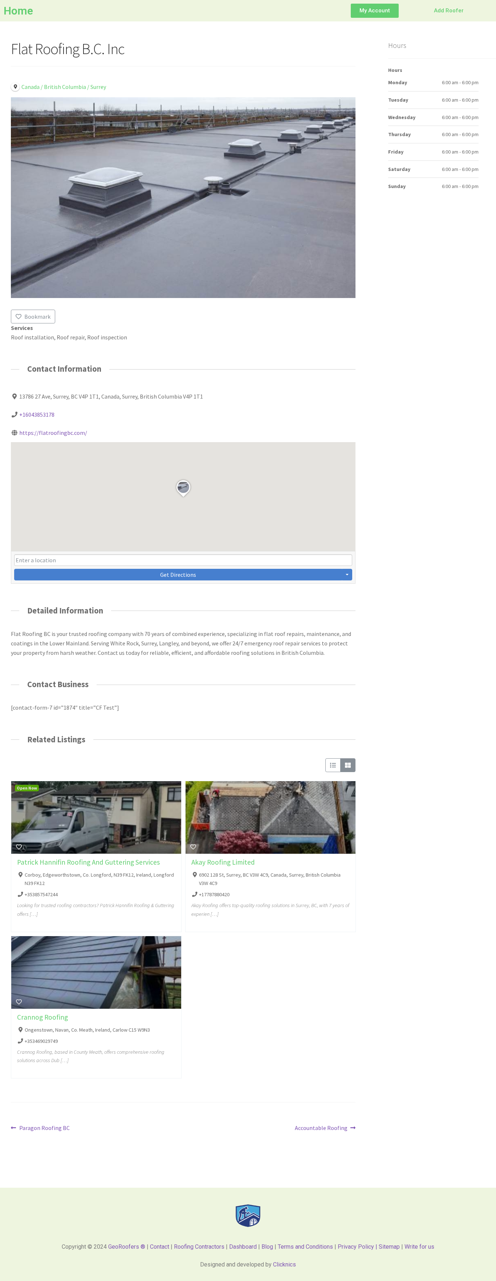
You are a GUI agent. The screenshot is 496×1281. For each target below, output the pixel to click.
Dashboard (243, 1246)
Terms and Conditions (305, 1246)
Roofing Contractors (199, 1246)
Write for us (419, 1246)
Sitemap (390, 1246)
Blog (267, 1246)
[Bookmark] (19, 847)
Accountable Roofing (321, 1127)
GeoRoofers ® (126, 1246)
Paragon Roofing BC (44, 1127)
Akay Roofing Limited (223, 862)
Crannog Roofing (42, 1017)
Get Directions (178, 574)
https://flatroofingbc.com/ (53, 432)
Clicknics (284, 1264)
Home (18, 10)
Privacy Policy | (358, 1246)
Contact (159, 1246)
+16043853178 (36, 414)
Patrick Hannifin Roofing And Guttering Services (88, 862)
